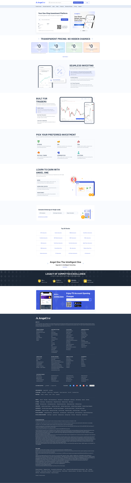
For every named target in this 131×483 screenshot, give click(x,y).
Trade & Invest (38, 6)
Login (87, 2)
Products (62, 6)
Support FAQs (54, 385)
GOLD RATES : (38, 406)
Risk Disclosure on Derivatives (45, 472)
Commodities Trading (84, 341)
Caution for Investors (54, 472)
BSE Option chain (79, 403)
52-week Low (68, 363)
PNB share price (68, 378)
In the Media (38, 336)
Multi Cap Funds (85, 414)
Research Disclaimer (39, 469)
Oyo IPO (82, 360)
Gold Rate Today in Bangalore (87, 406)
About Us (37, 333)
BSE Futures (71, 401)
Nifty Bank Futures (49, 401)
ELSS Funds (49, 414)
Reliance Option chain (70, 403)
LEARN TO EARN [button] (39, 356)
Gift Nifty (87, 399)
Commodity (53, 344)
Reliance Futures (65, 401)
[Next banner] (87, 30)
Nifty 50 (41, 399)
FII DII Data (68, 367)
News (57, 6)
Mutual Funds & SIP (47, 6)
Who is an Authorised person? (56, 360)
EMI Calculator (68, 349)
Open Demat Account (78, 2)
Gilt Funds (73, 414)
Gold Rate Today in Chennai (65, 406)
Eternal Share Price (69, 379)
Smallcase (46, 394)
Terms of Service (60, 465)
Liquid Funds (55, 414)
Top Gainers (68, 364)
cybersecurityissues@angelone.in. (65, 462)
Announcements (68, 359)
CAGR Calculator (68, 336)
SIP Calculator (68, 333)
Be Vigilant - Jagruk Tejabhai (40, 367)
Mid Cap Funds (78, 414)
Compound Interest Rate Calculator (71, 340)
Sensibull (42, 394)
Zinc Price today (61, 410)
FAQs (87, 469)
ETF (52, 341)
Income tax (83, 344)
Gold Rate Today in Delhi (56, 406)
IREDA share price (39, 378)
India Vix (83, 399)
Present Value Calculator (70, 344)
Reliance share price (84, 375)
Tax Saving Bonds (54, 352)
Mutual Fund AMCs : (39, 412)
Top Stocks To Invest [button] (40, 374)
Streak (50, 394)
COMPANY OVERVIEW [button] (40, 329)
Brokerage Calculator (69, 330)
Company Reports (39, 364)
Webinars (37, 338)
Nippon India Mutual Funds (88, 412)
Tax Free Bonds (53, 348)
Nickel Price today (68, 410)
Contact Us (38, 334)
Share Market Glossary (69, 360)
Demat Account (83, 332)
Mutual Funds (53, 332)
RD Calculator (68, 342)
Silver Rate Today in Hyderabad (47, 408)
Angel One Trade (49, 392)
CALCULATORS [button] (68, 329)
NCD (52, 345)
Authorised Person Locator (55, 370)
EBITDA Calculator (69, 345)
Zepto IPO (82, 363)
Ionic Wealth (51, 390)
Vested (53, 394)
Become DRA (53, 359)
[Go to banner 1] (82, 30)
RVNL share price (54, 378)
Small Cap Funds (61, 414)
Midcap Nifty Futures (57, 401)
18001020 (47, 385)
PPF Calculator (68, 348)
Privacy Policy (54, 465)
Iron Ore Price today (76, 410)
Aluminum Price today (53, 410)
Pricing (75, 6)
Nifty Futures (42, 401)
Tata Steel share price (69, 375)
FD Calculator (68, 341)
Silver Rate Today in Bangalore (58, 408)
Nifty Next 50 (60, 399)
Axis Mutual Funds (63, 412)
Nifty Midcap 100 (66, 399)
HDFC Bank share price (54, 375)
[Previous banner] (81, 30)
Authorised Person (84, 345)
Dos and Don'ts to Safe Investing (56, 469)
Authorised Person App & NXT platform (57, 367)
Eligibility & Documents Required (56, 364)
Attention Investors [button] (40, 419)
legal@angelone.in (62, 463)
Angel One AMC (45, 390)
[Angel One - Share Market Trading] (40, 2)
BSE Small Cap (78, 399)
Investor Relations (39, 337)
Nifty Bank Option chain (52, 403)
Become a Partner (68, 6)
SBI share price (53, 379)
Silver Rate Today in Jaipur (80, 408)
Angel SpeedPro (56, 392)
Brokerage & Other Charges (40, 332)
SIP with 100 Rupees (54, 333)
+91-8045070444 (52, 462)
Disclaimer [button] (38, 448)
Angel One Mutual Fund (48, 412)
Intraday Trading (83, 336)
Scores (64, 469)
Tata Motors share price (40, 379)
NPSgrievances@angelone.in (40, 461)
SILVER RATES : (38, 408)
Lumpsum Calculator (69, 334)
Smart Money (38, 359)
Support (80, 6)
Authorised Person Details (55, 368)
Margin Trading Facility (63, 392)
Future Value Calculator (70, 338)
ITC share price (83, 378)
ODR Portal (37, 472)
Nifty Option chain (43, 403)
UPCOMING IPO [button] (83, 356)
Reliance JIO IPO (83, 359)
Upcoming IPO (53, 337)
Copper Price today (45, 410)
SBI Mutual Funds (56, 412)
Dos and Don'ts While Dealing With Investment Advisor (76, 469)
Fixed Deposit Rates (75, 392)
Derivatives (83, 340)
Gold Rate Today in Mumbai (46, 406)
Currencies (53, 342)
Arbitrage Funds (67, 414)
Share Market (83, 337)
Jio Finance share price (84, 379)
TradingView (58, 394)
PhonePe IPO (83, 364)
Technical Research (39, 363)
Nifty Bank (45, 399)
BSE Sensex (73, 399)
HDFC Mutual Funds (70, 412)
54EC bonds (53, 349)
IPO (81, 338)
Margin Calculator (69, 332)
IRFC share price (38, 375)
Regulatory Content (47, 469)
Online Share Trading (84, 334)
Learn (53, 6)
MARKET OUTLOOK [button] (69, 356)
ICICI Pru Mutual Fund (78, 412)
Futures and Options (54, 338)
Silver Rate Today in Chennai (69, 408)
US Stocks (53, 340)
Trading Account (83, 333)
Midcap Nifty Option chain (61, 403)
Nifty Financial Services (53, 399)
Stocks (52, 330)
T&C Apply (90, 469)
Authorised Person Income (55, 363)
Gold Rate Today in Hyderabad (76, 406)
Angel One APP (44, 392)
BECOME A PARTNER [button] (54, 356)
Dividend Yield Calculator (70, 337)
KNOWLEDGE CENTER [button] (85, 329)
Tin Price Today (83, 410)
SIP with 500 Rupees (54, 334)
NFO (52, 336)
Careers (37, 340)
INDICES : (37, 399)
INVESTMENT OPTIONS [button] (55, 329)
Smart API (69, 392)
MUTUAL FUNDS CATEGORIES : (41, 414)
